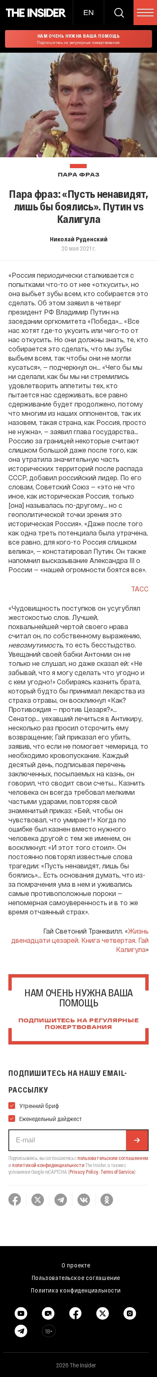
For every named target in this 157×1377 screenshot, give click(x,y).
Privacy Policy (83, 1172)
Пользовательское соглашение (76, 1277)
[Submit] (137, 1140)
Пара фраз (78, 175)
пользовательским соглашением (112, 1158)
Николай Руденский (79, 239)
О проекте (76, 1265)
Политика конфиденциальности (76, 1290)
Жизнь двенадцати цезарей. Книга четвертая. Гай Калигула (80, 940)
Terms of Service (117, 1172)
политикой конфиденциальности (48, 1165)
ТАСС (140, 589)
